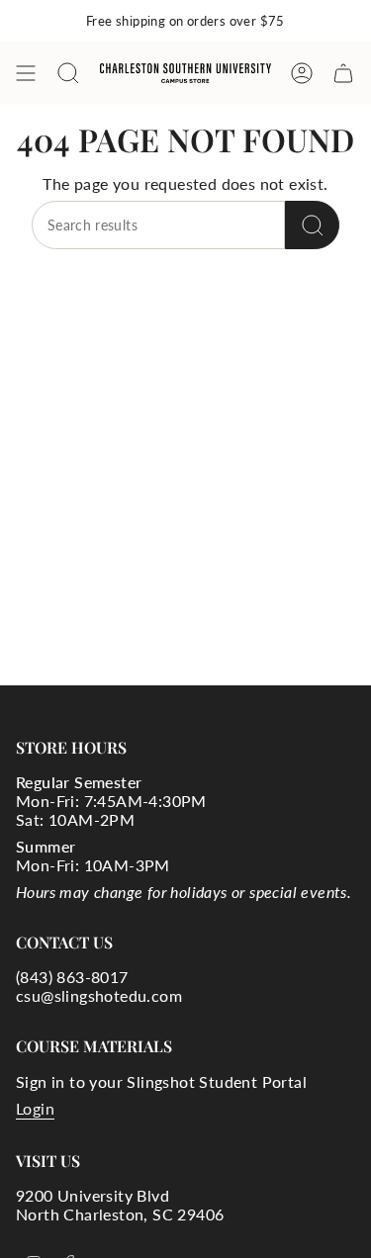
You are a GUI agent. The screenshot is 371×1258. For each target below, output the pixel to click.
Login (35, 1108)
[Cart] (343, 73)
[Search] (312, 225)
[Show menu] (26, 73)
